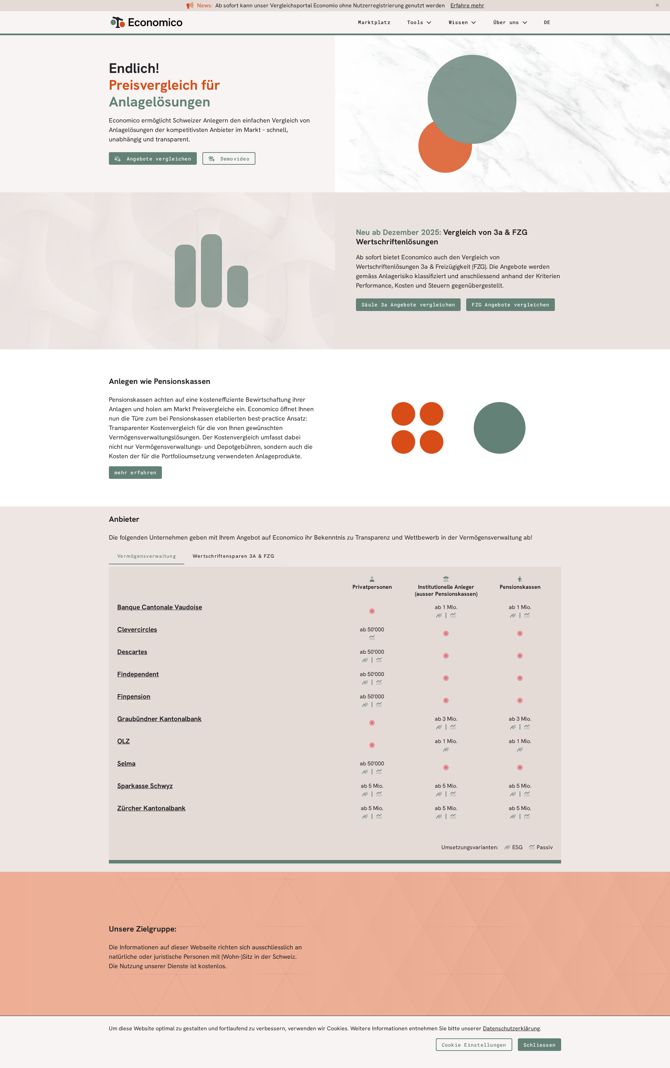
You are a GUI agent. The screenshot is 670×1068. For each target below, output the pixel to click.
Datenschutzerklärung (511, 1028)
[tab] (374, 22)
